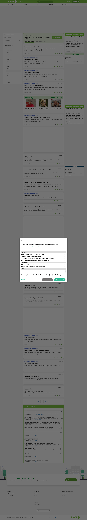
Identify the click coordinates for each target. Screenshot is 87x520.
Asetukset (47, 279)
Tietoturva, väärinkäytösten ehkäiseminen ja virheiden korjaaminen (34, 271)
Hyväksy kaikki (60, 279)
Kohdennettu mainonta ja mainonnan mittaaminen (31, 256)
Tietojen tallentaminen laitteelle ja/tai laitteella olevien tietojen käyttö (35, 260)
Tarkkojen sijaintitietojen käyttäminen (28, 264)
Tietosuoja (23, 279)
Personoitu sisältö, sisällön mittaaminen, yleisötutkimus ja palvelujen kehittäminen (37, 258)
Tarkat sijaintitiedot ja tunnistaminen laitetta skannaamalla (32, 254)
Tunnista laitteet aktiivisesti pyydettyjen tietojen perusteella (33, 266)
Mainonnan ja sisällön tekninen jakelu (28, 272)
